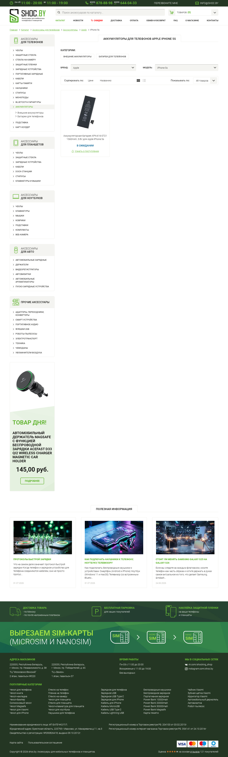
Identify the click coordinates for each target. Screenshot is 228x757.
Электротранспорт (27, 338)
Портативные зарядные (29, 74)
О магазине (192, 20)
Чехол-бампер (17, 699)
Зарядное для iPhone (112, 699)
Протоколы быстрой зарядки (32, 559)
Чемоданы (22, 348)
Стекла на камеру (26, 59)
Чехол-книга (16, 693)
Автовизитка (195, 703)
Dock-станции (24, 171)
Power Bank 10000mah (156, 699)
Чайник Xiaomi (195, 689)
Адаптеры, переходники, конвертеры (30, 313)
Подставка (22, 122)
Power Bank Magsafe (155, 709)
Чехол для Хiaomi (19, 709)
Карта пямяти (151, 713)
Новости (78, 20)
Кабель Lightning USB (112, 713)
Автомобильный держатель (203, 699)
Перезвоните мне (166, 3)
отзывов (195, 751)
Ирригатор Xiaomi (197, 696)
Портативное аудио (27, 324)
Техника (20, 343)
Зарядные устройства (28, 69)
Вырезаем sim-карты (51, 633)
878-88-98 (101, 3)
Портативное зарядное (156, 696)
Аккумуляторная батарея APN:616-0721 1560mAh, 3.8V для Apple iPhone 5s (85, 137)
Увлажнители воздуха (29, 352)
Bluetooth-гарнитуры (28, 102)
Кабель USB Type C (111, 709)
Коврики (20, 220)
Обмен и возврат (156, 20)
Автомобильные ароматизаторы (25, 280)
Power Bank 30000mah (156, 706)
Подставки (22, 225)
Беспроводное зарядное (157, 693)
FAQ (176, 20)
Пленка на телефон (58, 693)
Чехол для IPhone (19, 713)
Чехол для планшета (59, 699)
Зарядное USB (108, 693)
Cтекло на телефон (58, 689)
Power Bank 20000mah (156, 703)
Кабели (20, 78)
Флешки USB (22, 329)
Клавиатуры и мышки (28, 181)
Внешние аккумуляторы (31, 112)
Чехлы (19, 50)
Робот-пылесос (196, 706)
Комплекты (22, 230)
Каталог (60, 20)
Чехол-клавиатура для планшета (66, 706)
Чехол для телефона (21, 689)
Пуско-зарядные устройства (32, 286)
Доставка (116, 20)
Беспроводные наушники (157, 689)
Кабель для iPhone (111, 703)
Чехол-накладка (18, 696)
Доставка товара (35, 607)
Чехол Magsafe (18, 706)
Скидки (98, 20)
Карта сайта (16, 742)
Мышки (20, 215)
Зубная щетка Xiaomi (199, 693)
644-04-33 (125, 3)
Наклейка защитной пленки (198, 607)
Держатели (22, 264)
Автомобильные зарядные (31, 260)
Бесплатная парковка (119, 607)
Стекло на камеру (57, 696)
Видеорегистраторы (27, 269)
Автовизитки (23, 274)
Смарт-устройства (26, 319)
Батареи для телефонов (30, 116)
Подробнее (32, 480)
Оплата (134, 20)
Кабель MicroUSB (110, 706)
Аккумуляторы (24, 107)
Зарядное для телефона (114, 689)
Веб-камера (22, 234)
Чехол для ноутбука (59, 709)
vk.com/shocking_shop (200, 664)
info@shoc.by (209, 3)
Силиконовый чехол (21, 703)
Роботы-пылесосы (26, 333)
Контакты (212, 20)
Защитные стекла (26, 55)
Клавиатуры (23, 211)
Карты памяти (24, 83)
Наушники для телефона (61, 713)
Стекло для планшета (60, 703)
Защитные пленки (26, 64)
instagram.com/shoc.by (200, 668)
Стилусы (21, 93)
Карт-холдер (23, 127)
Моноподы (22, 97)
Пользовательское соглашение (45, 742)
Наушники (22, 88)
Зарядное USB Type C (112, 696)
